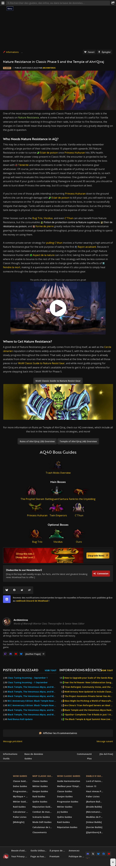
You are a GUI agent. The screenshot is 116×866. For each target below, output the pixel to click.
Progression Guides (21, 791)
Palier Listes (19, 817)
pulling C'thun (54, 242)
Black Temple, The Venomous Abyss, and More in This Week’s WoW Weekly (32, 696)
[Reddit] (22, 590)
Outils (6, 758)
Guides (28, 758)
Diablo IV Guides (95, 776)
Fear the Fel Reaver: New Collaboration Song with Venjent (88, 682)
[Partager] (113, 3)
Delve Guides (20, 786)
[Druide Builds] (94, 806)
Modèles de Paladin (95, 817)
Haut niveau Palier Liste (95, 791)
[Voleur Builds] (94, 822)
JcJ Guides (62, 811)
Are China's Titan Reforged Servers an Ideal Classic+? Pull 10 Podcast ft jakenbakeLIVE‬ (88, 705)
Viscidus (48, 218)
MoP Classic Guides (42, 776)
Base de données (33, 754)
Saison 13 (91, 786)
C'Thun (69, 218)
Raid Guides (19, 806)
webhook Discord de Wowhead (32, 600)
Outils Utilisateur (39, 850)
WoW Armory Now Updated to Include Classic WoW (88, 691)
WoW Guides (20, 776)
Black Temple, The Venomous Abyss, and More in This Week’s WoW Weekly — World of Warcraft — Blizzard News (32, 687)
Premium (54, 856)
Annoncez (74, 850)
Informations (12, 52)
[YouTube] (16, 654)
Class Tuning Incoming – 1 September (28, 682)
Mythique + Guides (21, 796)
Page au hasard (39, 856)
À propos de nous (58, 850)
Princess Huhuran (74, 152)
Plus (89, 758)
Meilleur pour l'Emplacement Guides (69, 786)
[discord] (7, 599)
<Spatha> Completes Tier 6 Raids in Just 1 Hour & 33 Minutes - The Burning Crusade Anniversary (88, 714)
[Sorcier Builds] (94, 827)
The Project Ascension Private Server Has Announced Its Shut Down (88, 696)
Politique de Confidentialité (77, 856)
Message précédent (12, 741)
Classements (39, 832)
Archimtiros (49, 68)
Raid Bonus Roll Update (20, 719)
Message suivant (105, 741)
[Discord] (10, 654)
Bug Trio (37, 218)
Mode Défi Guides (42, 822)
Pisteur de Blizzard (20, 670)
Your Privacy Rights (19, 856)
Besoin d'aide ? (19, 850)
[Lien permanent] (29, 590)
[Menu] (3, 3)
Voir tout (50, 670)
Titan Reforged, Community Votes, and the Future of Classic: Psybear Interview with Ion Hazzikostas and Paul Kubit (88, 687)
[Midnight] (18, 822)
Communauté (84, 754)
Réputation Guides (42, 806)
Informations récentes (81, 670)
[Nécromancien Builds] (95, 811)
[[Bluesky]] (7, 590)
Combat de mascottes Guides (42, 811)
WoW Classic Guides (68, 776)
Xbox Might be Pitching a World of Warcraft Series (88, 701)
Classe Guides (20, 781)
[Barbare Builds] (94, 801)
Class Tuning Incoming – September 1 (28, 677)
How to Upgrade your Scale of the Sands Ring (88, 677)
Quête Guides (39, 801)
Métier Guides (20, 801)
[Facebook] (14, 590)
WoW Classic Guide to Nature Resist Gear (41, 363)
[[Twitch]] (5, 654)
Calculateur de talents (21, 811)
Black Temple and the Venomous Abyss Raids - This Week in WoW (88, 710)
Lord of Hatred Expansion (95, 781)
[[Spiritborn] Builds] (95, 832)
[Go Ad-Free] (106, 754)
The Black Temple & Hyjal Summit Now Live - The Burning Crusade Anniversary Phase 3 (88, 719)
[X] (93, 854)
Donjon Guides (40, 791)
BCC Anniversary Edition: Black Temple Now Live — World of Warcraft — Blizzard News (32, 701)
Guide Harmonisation (68, 781)
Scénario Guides (41, 817)
